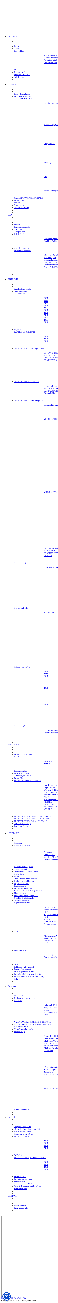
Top (24, 1298)
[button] (6, 1296)
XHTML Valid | (17, 1298)
